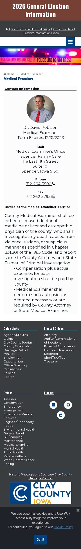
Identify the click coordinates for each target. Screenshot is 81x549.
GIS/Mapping (13, 437)
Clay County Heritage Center (50, 476)
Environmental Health (19, 429)
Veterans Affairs (15, 456)
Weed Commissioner (19, 460)
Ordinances (12, 369)
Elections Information (37, 33)
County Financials (16, 346)
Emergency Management (14, 408)
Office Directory (63, 29)
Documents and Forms (25, 29)
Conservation (13, 402)
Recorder (51, 353)
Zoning (9, 464)
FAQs (46, 29)
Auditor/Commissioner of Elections (60, 340)
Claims (8, 338)
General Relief (14, 433)
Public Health (13, 452)
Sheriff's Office (54, 357)
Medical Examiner (17, 444)
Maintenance (13, 441)
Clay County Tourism (18, 342)
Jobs (55, 33)
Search (9, 376)
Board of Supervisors (59, 346)
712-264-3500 (40, 184)
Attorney (50, 335)
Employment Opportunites (13, 359)
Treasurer (51, 361)
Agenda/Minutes (16, 335)
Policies (9, 373)
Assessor (10, 399)
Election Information (59, 350)
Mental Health (14, 448)
